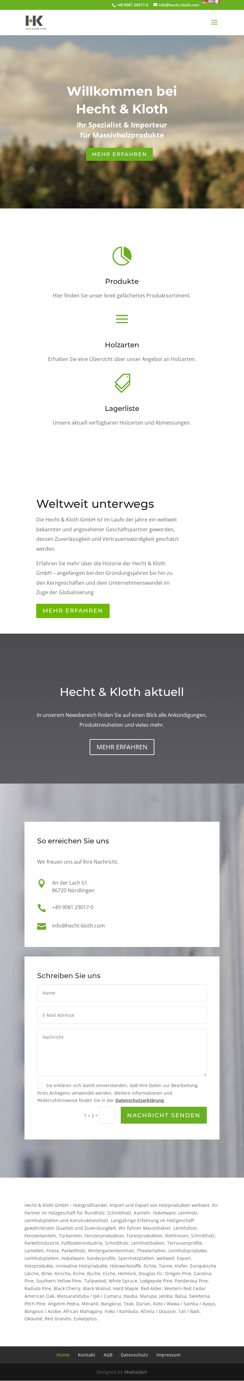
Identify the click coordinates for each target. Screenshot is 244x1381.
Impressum (168, 1355)
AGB (108, 1355)
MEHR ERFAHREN (122, 747)
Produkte (122, 281)
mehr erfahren (119, 154)
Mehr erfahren (73, 610)
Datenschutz (134, 1355)
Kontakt (86, 1355)
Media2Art (135, 1372)
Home (63, 1355)
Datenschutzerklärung (139, 1100)
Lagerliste (122, 408)
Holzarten (122, 345)
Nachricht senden (163, 1115)
